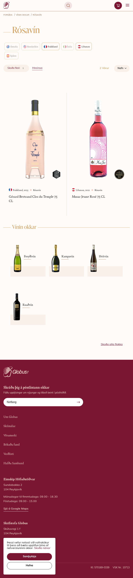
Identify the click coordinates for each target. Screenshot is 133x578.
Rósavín (37, 15)
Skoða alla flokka (112, 344)
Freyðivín (30, 256)
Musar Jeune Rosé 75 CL (88, 196)
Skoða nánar (42, 548)
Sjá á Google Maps (15, 508)
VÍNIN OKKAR (22, 15)
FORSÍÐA (7, 15)
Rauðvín (28, 304)
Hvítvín (103, 256)
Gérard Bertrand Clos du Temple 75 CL (33, 198)
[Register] (78, 402)
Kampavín (67, 256)
